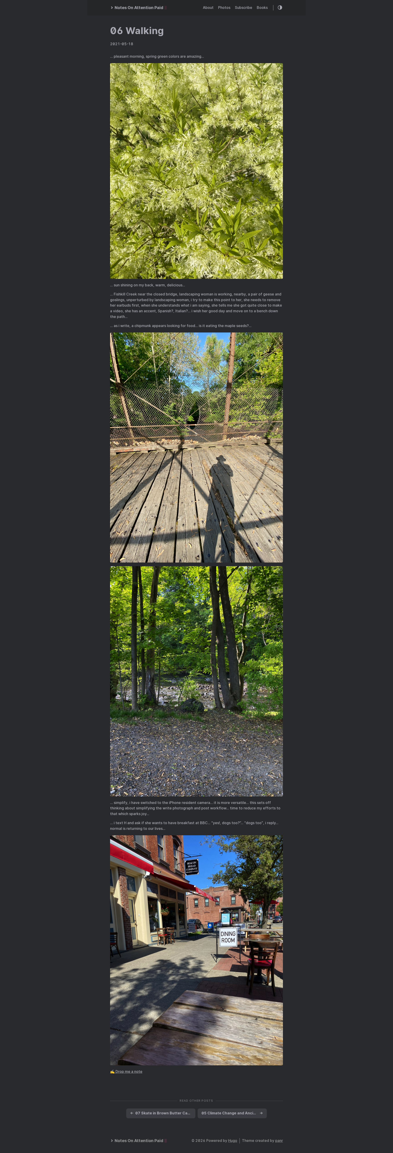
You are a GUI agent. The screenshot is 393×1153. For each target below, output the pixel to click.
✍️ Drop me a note (126, 1071)
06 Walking (137, 30)
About (208, 7)
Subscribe (243, 7)
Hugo (232, 1140)
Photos (224, 7)
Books (262, 7)
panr (279, 1140)
